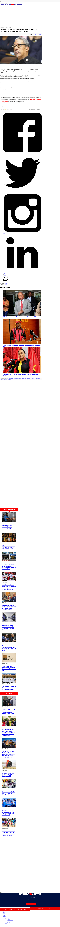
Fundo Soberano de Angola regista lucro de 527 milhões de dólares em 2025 (9, 668)
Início (3, 911)
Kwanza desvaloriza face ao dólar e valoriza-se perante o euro (8, 793)
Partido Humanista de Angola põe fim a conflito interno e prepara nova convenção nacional (9, 587)
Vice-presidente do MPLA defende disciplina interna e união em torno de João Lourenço (20, 375)
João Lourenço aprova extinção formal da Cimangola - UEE (8, 774)
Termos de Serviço (8, 909)
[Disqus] (21, 434)
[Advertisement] (30, 22)
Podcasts (17, 909)
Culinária (9, 922)
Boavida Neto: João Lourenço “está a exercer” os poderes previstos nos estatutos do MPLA (21, 346)
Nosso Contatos (9, 924)
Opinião (4, 914)
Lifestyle (9, 921)
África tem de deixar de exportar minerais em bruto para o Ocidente (8, 547)
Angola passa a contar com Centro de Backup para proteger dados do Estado (8, 627)
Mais (3, 917)
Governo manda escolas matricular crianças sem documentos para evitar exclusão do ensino (8, 833)
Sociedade (4, 913)
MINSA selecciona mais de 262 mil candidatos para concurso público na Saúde (9, 688)
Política (4, 912)
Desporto (4, 915)
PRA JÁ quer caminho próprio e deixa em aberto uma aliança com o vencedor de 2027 (9, 607)
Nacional (9, 919)
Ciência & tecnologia (10, 920)
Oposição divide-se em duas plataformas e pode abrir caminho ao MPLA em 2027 (9, 648)
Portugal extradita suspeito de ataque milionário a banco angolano (7, 528)
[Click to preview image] (21, 50)
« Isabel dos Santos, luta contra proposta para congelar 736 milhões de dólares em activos (18, 378)
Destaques (5, 283)
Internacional (4, 916)
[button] (1, 926)
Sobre (6, 923)
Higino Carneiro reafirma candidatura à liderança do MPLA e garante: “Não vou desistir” (20, 317)
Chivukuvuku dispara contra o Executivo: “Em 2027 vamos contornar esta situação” (8, 813)
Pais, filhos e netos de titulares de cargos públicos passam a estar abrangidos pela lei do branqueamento (8, 732)
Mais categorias (7, 918)
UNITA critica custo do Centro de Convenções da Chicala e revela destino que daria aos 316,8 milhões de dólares (9, 754)
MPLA (6, 284)
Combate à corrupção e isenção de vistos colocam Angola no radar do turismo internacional (9, 711)
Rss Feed (13, 909)
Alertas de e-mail (23, 909)
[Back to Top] (1, 892)
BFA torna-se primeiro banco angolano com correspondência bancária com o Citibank (9, 567)
